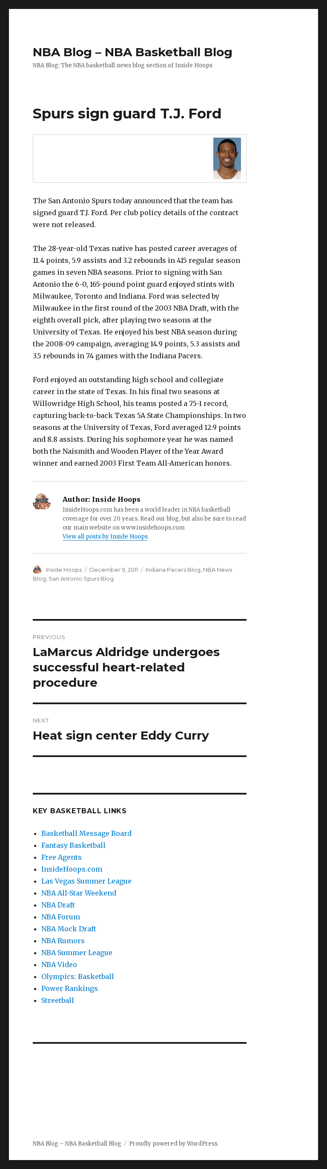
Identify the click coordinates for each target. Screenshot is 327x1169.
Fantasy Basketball (73, 845)
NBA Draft (58, 905)
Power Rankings (69, 988)
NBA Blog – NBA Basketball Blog (132, 52)
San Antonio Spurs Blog (81, 578)
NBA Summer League (76, 952)
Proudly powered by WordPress (173, 1143)
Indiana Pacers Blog (173, 569)
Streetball (57, 1000)
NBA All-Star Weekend (78, 893)
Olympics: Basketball (77, 976)
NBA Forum (60, 917)
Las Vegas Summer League (86, 881)
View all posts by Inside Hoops (105, 536)
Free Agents (61, 857)
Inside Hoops (64, 569)
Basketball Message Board (86, 833)
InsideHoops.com (71, 869)
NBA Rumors (63, 940)
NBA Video (59, 964)
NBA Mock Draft (68, 928)
